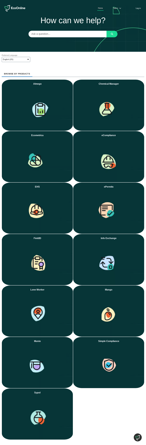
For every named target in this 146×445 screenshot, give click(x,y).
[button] (138, 437)
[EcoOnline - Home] (15, 8)
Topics (115, 8)
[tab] (17, 73)
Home (100, 8)
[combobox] (68, 34)
